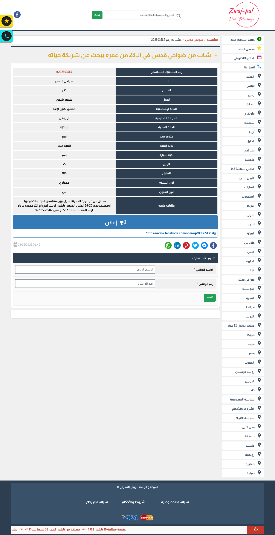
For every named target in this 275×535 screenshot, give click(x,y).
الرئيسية (212, 39)
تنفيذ (209, 297)
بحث (97, 15)
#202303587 (64, 72)
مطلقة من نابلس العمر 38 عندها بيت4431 (61, 529)
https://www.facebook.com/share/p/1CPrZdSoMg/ (181, 233)
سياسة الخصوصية (175, 502)
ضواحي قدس (194, 39)
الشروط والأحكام (134, 502)
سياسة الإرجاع (97, 502)
